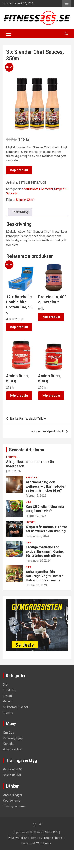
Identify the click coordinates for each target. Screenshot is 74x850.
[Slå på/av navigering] (8, 33)
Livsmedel (46, 189)
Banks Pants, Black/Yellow (28, 418)
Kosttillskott (30, 189)
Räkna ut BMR (12, 769)
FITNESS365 (49, 832)
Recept (8, 701)
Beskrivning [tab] (20, 212)
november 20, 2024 (38, 560)
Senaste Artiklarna (26, 449)
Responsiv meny (66, 3)
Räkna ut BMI (12, 775)
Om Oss (8, 732)
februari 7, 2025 (36, 516)
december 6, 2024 (37, 536)
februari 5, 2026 (36, 495)
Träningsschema (14, 806)
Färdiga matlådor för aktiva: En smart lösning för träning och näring (45, 551)
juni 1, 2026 (13, 471)
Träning (31, 477)
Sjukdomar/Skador (15, 707)
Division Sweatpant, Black (47, 431)
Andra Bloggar (12, 795)
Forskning (9, 690)
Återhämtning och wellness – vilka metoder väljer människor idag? (46, 486)
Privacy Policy (12, 749)
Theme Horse (53, 838)
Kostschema (11, 800)
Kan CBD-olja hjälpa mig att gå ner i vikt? (45, 509)
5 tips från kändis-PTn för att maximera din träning (46, 529)
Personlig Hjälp (13, 738)
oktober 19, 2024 (36, 585)
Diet (28, 502)
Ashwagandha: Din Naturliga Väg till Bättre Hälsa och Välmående (45, 576)
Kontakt (8, 744)
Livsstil (11, 457)
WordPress (43, 843)
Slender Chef (25, 200)
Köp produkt (19, 170)
